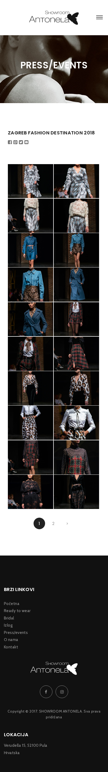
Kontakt (11, 647)
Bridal (9, 618)
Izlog (8, 625)
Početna (11, 603)
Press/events (16, 632)
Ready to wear (17, 610)
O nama (11, 639)
